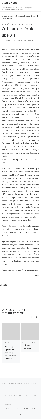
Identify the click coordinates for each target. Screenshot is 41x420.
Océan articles (15, 405)
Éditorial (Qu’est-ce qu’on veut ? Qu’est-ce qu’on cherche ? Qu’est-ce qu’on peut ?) (10, 352)
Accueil (4, 16)
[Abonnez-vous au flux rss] (20, 414)
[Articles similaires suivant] (36, 316)
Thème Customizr (31, 408)
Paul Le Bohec (10, 41)
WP (13, 408)
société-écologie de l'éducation (19, 16)
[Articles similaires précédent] (31, 316)
